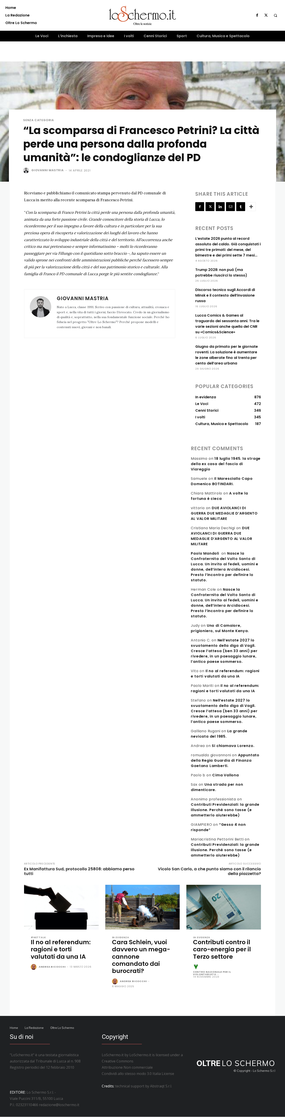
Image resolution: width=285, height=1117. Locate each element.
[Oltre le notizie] (142, 15)
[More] (251, 206)
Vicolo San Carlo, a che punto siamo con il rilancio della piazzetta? (209, 871)
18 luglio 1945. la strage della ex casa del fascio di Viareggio (226, 464)
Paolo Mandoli (205, 553)
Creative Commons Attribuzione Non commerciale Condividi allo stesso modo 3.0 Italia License (138, 1067)
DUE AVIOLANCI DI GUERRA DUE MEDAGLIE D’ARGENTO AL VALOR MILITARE (224, 513)
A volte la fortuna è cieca (219, 496)
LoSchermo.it (140, 1054)
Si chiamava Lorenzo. (233, 745)
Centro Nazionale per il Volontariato (212, 973)
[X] (266, 15)
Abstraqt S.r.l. (161, 1086)
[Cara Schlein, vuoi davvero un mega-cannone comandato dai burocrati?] (142, 907)
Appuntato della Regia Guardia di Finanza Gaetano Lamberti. (225, 760)
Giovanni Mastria (47, 170)
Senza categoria (38, 120)
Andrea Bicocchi (52, 966)
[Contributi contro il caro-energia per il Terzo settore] (223, 907)
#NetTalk (38, 937)
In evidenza (120, 937)
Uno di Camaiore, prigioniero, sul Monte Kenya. (220, 628)
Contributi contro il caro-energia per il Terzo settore (222, 949)
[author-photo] (34, 967)
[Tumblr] (240, 206)
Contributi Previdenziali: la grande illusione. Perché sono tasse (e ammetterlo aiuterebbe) (225, 810)
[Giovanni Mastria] (27, 170)
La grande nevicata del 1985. (219, 733)
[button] (275, 15)
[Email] (230, 206)
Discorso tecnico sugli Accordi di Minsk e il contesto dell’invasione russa (225, 295)
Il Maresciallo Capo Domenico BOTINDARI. (221, 481)
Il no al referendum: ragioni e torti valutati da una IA (225, 673)
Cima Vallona (225, 775)
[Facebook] (257, 15)
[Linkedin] (220, 206)
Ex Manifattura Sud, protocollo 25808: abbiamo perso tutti (79, 871)
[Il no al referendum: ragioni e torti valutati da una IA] (61, 907)
